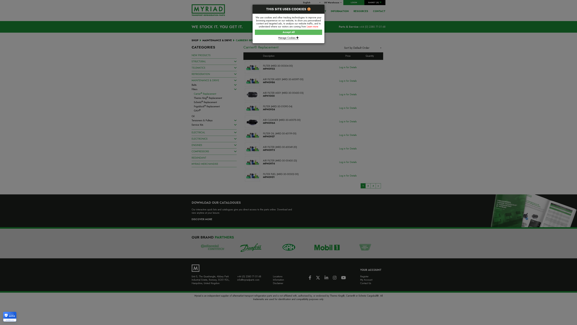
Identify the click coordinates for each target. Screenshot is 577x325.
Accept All (289, 32)
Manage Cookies (287, 38)
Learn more (312, 26)
